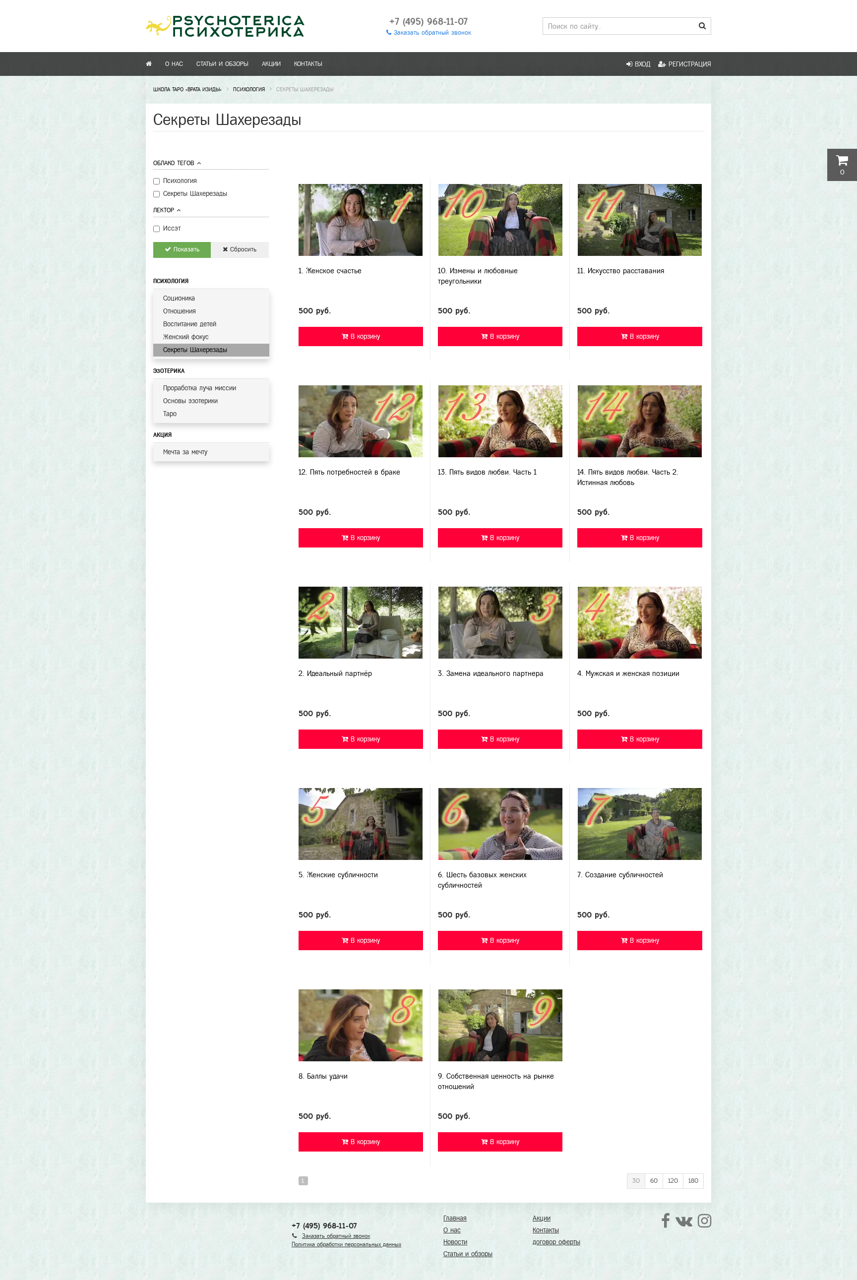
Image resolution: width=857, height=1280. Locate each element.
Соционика (179, 298)
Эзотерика (168, 370)
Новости (455, 1242)
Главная (455, 1218)
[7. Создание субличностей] (639, 824)
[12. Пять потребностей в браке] (361, 421)
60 (654, 1180)
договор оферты (556, 1242)
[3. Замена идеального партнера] (500, 623)
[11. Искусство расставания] (639, 220)
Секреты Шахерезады (195, 350)
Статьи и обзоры (222, 64)
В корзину (364, 336)
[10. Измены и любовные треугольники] (500, 220)
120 (673, 1180)
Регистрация (688, 64)
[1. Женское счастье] (361, 220)
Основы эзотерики (190, 401)
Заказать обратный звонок (431, 32)
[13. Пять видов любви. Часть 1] (500, 421)
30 (636, 1180)
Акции (271, 64)
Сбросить (242, 249)
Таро (170, 414)
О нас (174, 64)
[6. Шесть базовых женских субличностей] (500, 824)
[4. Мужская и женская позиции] (639, 623)
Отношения (179, 311)
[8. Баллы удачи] (361, 1025)
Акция (162, 434)
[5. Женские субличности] (361, 824)
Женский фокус (186, 337)
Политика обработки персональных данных (346, 1244)
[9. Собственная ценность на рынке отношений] (500, 1025)
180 (693, 1180)
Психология (170, 281)
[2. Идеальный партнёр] (361, 623)
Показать (185, 249)
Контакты (308, 64)
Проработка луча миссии (199, 388)
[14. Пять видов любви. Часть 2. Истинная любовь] (639, 421)
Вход (641, 64)
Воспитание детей (189, 324)
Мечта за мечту (185, 452)
